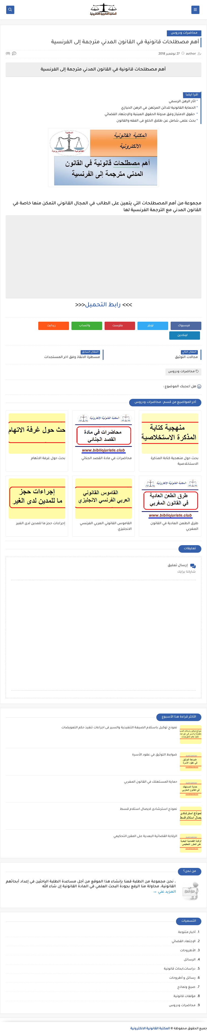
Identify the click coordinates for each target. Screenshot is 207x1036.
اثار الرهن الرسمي (182, 102)
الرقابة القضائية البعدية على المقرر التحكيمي (145, 836)
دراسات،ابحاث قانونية (179, 969)
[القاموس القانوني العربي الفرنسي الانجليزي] (103, 498)
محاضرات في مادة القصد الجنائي (106, 458)
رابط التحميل (103, 305)
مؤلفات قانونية (184, 996)
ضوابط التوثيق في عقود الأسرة (154, 755)
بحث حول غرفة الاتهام (48, 458)
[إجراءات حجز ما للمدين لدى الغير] (37, 498)
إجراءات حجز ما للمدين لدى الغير (40, 524)
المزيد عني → (164, 892)
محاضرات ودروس (184, 33)
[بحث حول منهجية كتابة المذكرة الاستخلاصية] (170, 433)
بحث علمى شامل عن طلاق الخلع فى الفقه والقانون (156, 121)
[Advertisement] (102, 256)
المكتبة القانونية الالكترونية (150, 1029)
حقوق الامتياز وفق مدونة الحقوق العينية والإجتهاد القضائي (150, 114)
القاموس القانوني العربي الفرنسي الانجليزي (106, 526)
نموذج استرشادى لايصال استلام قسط (148, 809)
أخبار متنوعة (186, 932)
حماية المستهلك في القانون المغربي (150, 782)
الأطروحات (187, 951)
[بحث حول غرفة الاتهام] (37, 433)
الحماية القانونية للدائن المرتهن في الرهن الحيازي (158, 108)
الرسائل (189, 960)
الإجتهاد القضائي (183, 941)
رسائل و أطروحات (182, 978)
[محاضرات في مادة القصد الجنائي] (103, 433)
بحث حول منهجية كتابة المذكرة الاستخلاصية (174, 461)
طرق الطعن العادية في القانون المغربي (174, 526)
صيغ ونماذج (186, 987)
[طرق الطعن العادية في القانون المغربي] (170, 498)
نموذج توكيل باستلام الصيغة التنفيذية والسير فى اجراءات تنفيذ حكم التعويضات (119, 728)
